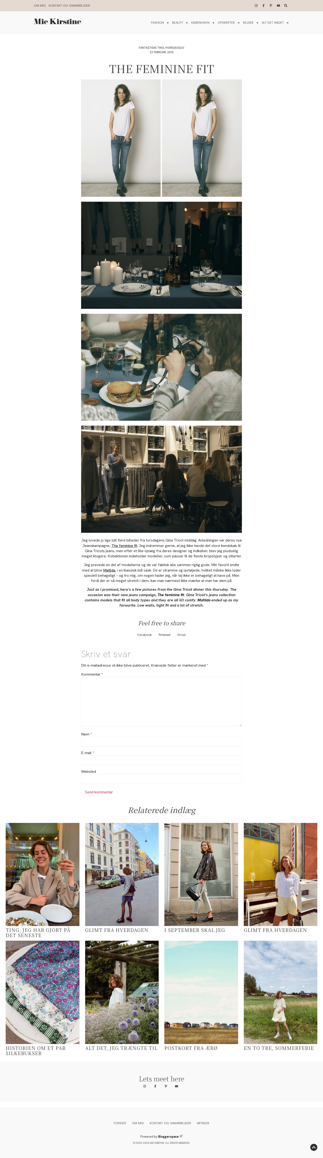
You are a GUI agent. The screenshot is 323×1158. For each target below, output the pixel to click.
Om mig (40, 5)
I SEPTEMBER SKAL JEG (194, 929)
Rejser (248, 22)
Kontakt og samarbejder (69, 5)
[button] (144, 635)
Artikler (203, 1123)
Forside (120, 1123)
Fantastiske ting (151, 48)
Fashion (157, 22)
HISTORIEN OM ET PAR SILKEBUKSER (36, 1050)
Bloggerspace (168, 1137)
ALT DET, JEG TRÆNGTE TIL (121, 1047)
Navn (86, 734)
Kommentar (92, 674)
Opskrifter (226, 22)
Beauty (177, 22)
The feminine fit (124, 545)
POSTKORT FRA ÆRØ (191, 1047)
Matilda (109, 570)
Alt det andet (273, 22)
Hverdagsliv (174, 48)
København (200, 22)
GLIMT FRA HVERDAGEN (116, 929)
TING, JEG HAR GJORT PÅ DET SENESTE (38, 932)
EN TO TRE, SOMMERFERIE (279, 1047)
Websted (88, 771)
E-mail (87, 753)
